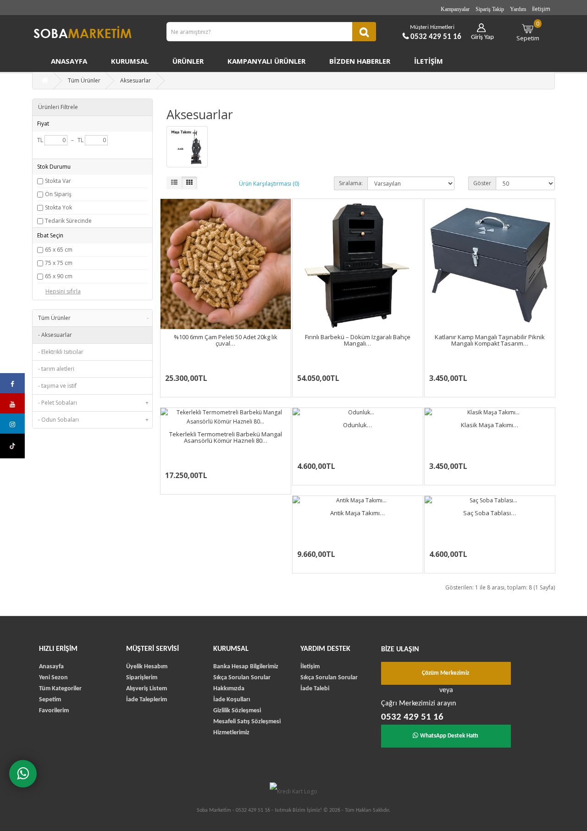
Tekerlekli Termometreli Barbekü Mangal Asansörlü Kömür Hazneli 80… (225, 437)
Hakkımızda (228, 688)
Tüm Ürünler (84, 80)
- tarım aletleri (56, 369)
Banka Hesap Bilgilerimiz (245, 666)
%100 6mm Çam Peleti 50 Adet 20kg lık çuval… (225, 340)
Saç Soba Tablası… (489, 513)
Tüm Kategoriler (60, 688)
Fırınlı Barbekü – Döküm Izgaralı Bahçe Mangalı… (357, 340)
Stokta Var (58, 181)
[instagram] (12, 423)
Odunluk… (357, 425)
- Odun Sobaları (93, 420)
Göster (482, 183)
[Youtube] (12, 403)
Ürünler (188, 61)
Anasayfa (69, 61)
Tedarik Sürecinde (68, 221)
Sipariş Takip (490, 9)
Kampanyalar (455, 9)
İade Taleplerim (146, 699)
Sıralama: (351, 183)
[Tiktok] (12, 446)
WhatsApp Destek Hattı (449, 736)
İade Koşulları (231, 699)
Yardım (518, 9)
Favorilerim (54, 710)
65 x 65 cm (58, 249)
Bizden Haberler (359, 61)
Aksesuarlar (135, 80)
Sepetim (528, 30)
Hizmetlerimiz (231, 732)
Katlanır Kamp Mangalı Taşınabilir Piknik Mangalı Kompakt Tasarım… (490, 340)
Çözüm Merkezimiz (445, 673)
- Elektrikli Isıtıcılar (60, 352)
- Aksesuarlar (55, 335)
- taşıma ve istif (57, 386)
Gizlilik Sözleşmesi (237, 710)
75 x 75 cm (58, 263)
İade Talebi (314, 688)
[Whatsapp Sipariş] (23, 773)
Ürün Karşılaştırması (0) (269, 183)
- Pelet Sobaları (93, 403)
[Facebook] (12, 383)
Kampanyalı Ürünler (266, 61)
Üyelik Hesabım (146, 666)
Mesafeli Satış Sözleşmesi (247, 721)
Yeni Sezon (53, 677)
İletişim (541, 9)
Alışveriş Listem (146, 688)
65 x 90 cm (58, 276)
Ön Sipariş (58, 194)
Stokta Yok (58, 207)
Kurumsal (130, 61)
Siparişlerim (141, 677)
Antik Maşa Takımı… (357, 513)
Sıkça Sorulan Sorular (242, 677)
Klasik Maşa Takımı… (489, 425)
